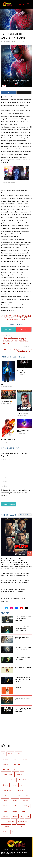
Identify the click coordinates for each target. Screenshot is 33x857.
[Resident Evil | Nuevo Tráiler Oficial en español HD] (7, 649)
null (28, 816)
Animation (6, 764)
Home (3, 852)
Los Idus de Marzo (22, 413)
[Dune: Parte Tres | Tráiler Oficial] (7, 700)
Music (23, 811)
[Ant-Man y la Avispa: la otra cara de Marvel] (8, 428)
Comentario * (5, 459)
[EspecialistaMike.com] (8, 6)
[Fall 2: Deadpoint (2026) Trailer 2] (7, 639)
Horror (5, 811)
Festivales (18, 852)
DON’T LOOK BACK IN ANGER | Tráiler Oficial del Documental (23, 618)
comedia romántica (9, 780)
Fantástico (25, 801)
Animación (24, 759)
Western (14, 832)
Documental (7, 790)
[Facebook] (8, 92)
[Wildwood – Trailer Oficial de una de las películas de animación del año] (7, 629)
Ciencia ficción (7, 775)
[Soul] (8, 371)
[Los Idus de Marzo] (24, 400)
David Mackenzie (20, 568)
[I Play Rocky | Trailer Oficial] (7, 670)
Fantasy (5, 801)
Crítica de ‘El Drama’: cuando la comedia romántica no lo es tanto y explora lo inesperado (13, 591)
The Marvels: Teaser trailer (23, 430)
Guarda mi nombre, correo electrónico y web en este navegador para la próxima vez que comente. (16, 492)
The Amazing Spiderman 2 (18, 319)
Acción (7, 568)
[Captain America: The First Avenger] (24, 364)
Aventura (17, 764)
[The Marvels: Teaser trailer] (24, 423)
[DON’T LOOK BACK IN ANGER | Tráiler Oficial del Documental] (7, 619)
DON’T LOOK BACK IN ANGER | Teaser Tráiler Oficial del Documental (23, 709)
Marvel (28, 316)
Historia (17, 806)
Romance (11, 821)
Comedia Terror (24, 780)
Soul (2, 384)
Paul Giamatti (5, 318)
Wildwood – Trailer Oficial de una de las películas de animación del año (23, 628)
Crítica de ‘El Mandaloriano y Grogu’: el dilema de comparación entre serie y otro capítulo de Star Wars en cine (15, 582)
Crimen (14, 785)
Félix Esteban (6, 41)
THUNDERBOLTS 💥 (7, 401)
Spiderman (27, 318)
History (26, 806)
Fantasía (15, 801)
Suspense (6, 827)
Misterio (14, 811)
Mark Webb (22, 316)
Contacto (24, 852)
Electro (8, 316)
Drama (5, 795)
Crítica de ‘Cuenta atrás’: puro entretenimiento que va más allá (12, 559)
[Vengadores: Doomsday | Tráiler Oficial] (7, 660)
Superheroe (5, 319)
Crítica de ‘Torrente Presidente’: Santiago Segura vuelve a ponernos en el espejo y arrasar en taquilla (15, 600)
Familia (19, 795)
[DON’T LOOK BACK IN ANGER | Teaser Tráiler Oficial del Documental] (7, 710)
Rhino (21, 318)
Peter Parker (15, 318)
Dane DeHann (21, 315)
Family (28, 795)
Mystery (5, 816)
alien (15, 759)
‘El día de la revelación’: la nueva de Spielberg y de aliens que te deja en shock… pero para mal (15, 574)
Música (14, 816)
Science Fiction (22, 821)
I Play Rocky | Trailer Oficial (23, 667)
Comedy (5, 785)
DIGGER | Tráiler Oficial (21, 688)
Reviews (12, 852)
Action (19, 754)
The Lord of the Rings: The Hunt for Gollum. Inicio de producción (23, 679)
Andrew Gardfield (10, 315)
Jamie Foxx (14, 316)
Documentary (19, 790)
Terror (21, 827)
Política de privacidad (7, 853)
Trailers (8, 852)
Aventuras (6, 769)
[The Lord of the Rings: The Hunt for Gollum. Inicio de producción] (7, 680)
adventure (6, 759)
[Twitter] (23, 92)
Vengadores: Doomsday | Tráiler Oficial (22, 658)
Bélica (16, 769)
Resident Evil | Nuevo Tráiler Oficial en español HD (23, 648)
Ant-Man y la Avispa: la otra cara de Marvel (8, 440)
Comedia (19, 775)
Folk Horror (6, 806)
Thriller (5, 832)
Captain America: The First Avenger (23, 371)
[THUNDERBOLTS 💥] (8, 394)
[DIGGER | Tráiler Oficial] (7, 690)
